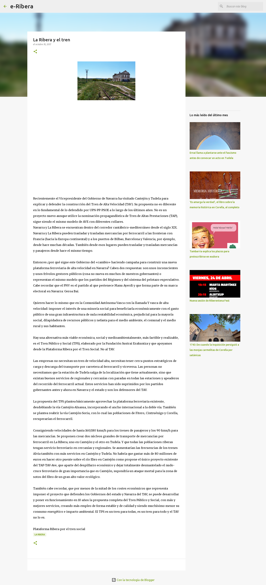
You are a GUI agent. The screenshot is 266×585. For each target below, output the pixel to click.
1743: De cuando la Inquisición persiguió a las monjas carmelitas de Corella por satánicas (214, 350)
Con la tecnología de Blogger (135, 580)
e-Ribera (21, 6)
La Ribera (40, 534)
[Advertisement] (60, 148)
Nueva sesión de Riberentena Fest (209, 300)
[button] (35, 51)
